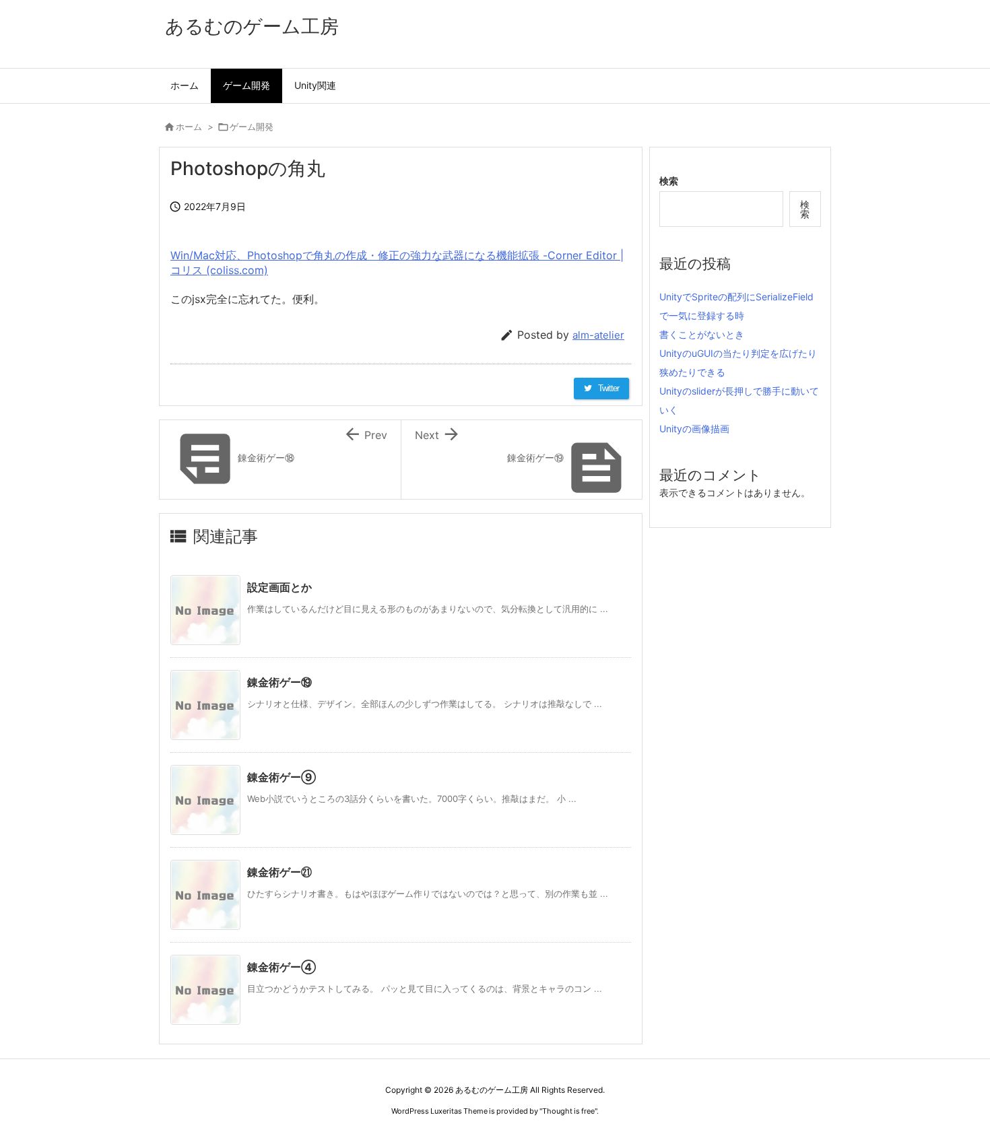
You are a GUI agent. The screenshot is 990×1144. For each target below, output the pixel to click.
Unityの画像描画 (694, 428)
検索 (668, 181)
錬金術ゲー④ (281, 967)
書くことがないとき (701, 334)
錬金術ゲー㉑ (279, 872)
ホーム (189, 126)
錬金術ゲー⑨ (281, 777)
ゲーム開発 (251, 126)
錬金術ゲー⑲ (279, 682)
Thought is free (568, 1111)
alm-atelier (598, 335)
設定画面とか (279, 587)
